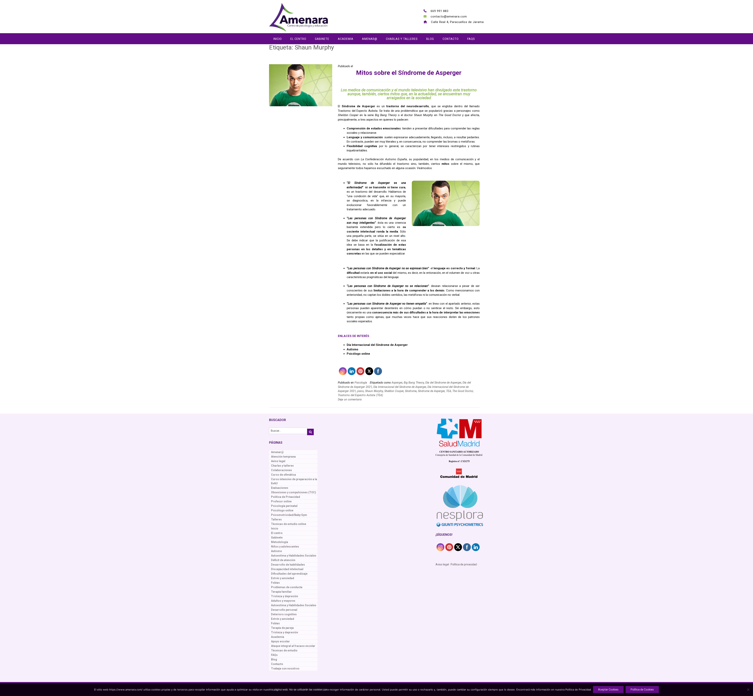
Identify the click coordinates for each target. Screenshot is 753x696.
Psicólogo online (282, 510)
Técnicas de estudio (284, 650)
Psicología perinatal (284, 505)
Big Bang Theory (414, 382)
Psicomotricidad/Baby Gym (289, 515)
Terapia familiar (281, 591)
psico (360, 391)
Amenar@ (369, 38)
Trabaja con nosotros (285, 668)
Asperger (397, 382)
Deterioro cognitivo (284, 614)
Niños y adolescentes (285, 546)
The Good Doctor (462, 391)
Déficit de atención (283, 560)
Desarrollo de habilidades (288, 564)
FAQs (471, 38)
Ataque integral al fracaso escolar (293, 645)
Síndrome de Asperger (431, 391)
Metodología (279, 542)
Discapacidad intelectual (287, 569)
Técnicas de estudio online (288, 524)
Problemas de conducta (286, 587)
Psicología (361, 382)
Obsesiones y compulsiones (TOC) (293, 492)
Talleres (276, 519)
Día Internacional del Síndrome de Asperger (377, 345)
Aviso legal (278, 461)
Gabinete (322, 38)
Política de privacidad (464, 564)
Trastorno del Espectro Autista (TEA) (360, 395)
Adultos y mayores (283, 600)
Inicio (277, 38)
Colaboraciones (281, 470)
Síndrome (411, 391)
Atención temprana (283, 456)
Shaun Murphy (374, 391)
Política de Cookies (642, 689)
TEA (448, 391)
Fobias (275, 582)
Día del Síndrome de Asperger (443, 382)
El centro (298, 38)
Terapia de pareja (282, 627)
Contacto (451, 38)
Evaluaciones (279, 487)
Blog (430, 38)
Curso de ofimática (283, 474)
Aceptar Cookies (608, 689)
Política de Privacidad (285, 496)
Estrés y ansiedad (282, 578)
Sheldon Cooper (394, 391)
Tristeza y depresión (284, 596)
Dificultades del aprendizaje (289, 573)
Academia (345, 38)
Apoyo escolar (280, 641)
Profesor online (281, 501)
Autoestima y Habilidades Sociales (293, 555)
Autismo (276, 551)
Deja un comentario (350, 399)
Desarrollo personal (284, 609)
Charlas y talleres (402, 38)
